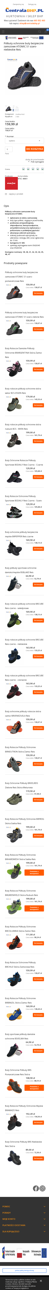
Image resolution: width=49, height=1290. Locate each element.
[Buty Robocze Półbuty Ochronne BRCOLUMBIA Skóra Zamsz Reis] (14, 942)
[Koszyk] (46, 32)
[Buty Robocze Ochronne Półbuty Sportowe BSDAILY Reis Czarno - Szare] (14, 512)
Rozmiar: (9, 136)
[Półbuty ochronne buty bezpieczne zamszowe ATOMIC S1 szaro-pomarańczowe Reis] (14, 292)
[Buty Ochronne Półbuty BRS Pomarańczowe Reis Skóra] (14, 1086)
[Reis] (11, 183)
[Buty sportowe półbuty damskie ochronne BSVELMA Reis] (14, 1050)
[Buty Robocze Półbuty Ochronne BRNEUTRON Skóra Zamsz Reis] (14, 763)
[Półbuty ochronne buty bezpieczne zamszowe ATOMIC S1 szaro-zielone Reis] (14, 328)
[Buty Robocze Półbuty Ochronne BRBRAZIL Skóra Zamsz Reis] (14, 1014)
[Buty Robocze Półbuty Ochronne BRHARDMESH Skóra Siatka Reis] (14, 870)
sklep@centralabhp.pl (29, 23)
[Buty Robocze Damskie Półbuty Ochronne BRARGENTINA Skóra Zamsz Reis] (14, 368)
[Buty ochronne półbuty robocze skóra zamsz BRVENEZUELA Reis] (14, 727)
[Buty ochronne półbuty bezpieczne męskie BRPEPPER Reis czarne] (14, 548)
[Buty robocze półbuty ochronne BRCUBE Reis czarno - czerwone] (14, 691)
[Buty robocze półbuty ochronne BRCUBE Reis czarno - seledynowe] (14, 619)
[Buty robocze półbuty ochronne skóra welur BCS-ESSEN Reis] (14, 404)
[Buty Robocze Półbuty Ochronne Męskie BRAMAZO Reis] (14, 1122)
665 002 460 (39, 20)
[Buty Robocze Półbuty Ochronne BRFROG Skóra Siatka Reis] (14, 835)
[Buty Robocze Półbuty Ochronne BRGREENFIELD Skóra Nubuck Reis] (14, 906)
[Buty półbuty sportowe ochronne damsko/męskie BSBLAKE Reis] (14, 584)
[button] (3, 31)
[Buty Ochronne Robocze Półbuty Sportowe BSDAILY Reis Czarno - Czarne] (14, 476)
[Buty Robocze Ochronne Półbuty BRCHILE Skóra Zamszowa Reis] (14, 978)
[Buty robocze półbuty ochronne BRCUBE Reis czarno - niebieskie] (14, 655)
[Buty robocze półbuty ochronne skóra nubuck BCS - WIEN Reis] (14, 440)
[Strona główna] (24, 11)
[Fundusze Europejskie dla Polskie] (24, 37)
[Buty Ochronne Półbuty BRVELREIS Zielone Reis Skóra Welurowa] (14, 799)
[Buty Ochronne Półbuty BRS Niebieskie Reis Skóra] (14, 1157)
